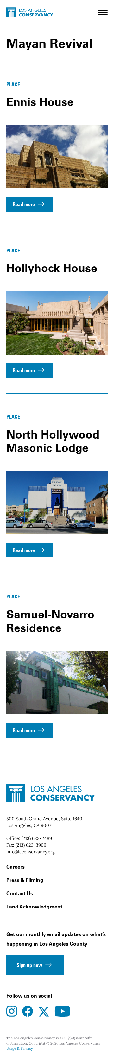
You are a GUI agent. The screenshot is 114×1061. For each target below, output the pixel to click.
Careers (15, 866)
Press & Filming (24, 880)
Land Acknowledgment (34, 906)
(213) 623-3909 (31, 845)
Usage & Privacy (19, 1048)
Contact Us (19, 893)
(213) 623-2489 (37, 838)
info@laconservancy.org (30, 852)
